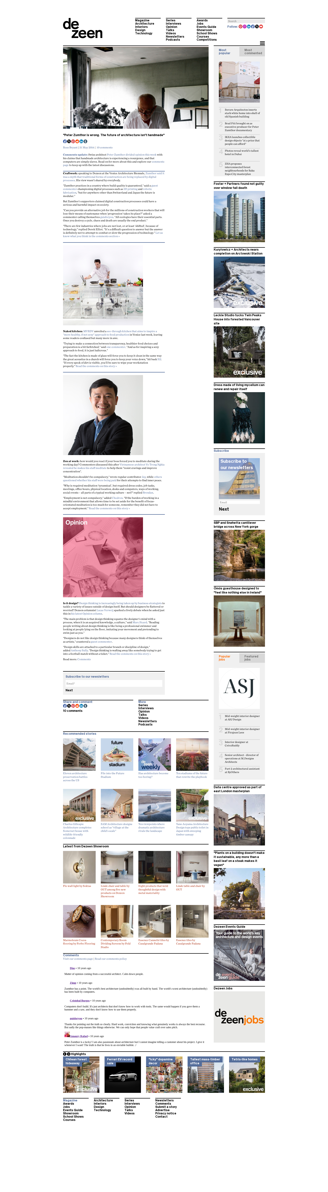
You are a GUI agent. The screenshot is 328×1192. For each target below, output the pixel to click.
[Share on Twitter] (69, 141)
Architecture (144, 23)
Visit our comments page (78, 958)
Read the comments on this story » (96, 366)
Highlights (78, 1054)
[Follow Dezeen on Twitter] (257, 27)
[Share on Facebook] (65, 141)
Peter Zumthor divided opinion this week (131, 154)
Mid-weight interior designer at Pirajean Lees (242, 730)
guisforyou (106, 217)
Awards (202, 20)
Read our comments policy (111, 958)
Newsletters (175, 36)
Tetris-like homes (245, 1059)
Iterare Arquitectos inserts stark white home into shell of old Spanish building (242, 113)
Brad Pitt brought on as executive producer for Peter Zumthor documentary (242, 127)
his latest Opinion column (86, 613)
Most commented (253, 52)
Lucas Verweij (105, 610)
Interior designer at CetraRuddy (236, 743)
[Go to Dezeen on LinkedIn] (249, 27)
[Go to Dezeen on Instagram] (245, 27)
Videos (171, 33)
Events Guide (206, 26)
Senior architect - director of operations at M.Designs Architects (241, 758)
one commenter (115, 347)
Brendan (148, 492)
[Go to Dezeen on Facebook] (253, 27)
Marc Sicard (140, 622)
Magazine (142, 20)
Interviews (173, 23)
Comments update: (75, 154)
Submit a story (166, 1106)
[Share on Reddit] (77, 141)
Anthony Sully (79, 650)
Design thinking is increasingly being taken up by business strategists (120, 603)
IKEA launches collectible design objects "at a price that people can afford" (242, 140)
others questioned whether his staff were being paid (112, 478)
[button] (262, 43)
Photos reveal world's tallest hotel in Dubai (242, 152)
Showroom (204, 30)
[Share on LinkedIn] (81, 141)
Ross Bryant (70, 147)
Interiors (141, 26)
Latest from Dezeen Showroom (86, 846)
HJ (159, 359)
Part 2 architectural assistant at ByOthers (242, 770)
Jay (144, 476)
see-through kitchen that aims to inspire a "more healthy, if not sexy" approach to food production (110, 332)
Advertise (162, 1110)
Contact (161, 1116)
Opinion (171, 26)
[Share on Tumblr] (86, 141)
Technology (143, 33)
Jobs (200, 23)
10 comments (105, 147)
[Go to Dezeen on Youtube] (261, 27)
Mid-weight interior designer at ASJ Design (242, 717)
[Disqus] (136, 1005)
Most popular (224, 52)
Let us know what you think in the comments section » (113, 234)
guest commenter (101, 641)
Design (140, 30)
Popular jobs (224, 658)
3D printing (131, 189)
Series (170, 20)
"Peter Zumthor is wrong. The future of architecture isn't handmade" (114, 135)
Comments (84, 659)
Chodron (117, 498)
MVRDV (88, 331)
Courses (203, 36)
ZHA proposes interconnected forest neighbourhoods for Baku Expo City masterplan (240, 169)
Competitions (207, 39)
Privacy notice (165, 1113)
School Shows (207, 33)
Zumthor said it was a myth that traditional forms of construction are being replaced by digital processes (113, 176)
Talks (170, 30)
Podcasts (173, 39)
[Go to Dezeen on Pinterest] (241, 27)
